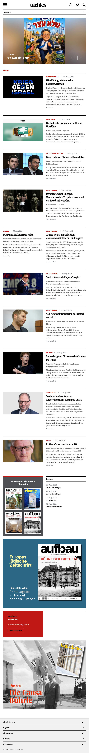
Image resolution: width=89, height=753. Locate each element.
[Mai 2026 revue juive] (13, 523)
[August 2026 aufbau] (32, 523)
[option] (44, 41)
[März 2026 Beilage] (32, 499)
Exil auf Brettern (51, 500)
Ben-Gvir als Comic (18, 58)
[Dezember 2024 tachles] (13, 499)
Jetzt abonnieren (15, 630)
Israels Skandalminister (54, 507)
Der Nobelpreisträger (53, 494)
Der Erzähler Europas (53, 487)
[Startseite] (38, 5)
